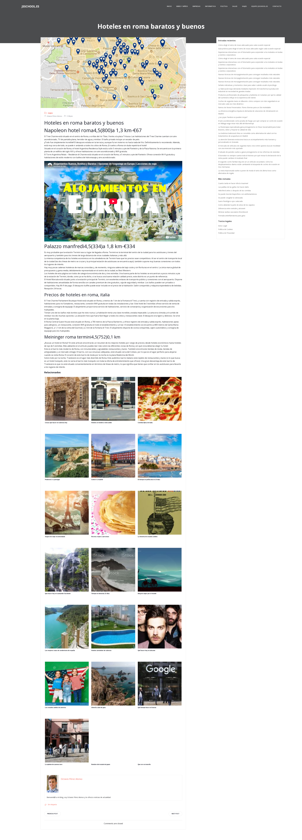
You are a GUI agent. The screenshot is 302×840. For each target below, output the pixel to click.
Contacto (277, 6)
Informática (210, 6)
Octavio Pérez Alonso (54, 116)
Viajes (244, 6)
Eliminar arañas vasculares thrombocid (233, 212)
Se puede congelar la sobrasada (230, 198)
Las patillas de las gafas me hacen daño (233, 187)
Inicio (169, 6)
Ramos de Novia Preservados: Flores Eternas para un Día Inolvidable (244, 107)
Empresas (196, 6)
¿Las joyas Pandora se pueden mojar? (232, 117)
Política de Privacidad (226, 233)
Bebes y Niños (182, 6)
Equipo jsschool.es (260, 6)
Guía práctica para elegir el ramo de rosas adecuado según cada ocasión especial (249, 48)
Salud (234, 6)
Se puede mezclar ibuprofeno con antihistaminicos (237, 194)
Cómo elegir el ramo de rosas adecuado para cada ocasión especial (244, 45)
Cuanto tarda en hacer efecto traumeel (233, 183)
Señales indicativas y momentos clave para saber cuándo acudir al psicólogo (247, 85)
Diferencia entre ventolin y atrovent (231, 208)
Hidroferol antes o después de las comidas (234, 190)
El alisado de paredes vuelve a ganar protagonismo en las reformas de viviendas (249, 152)
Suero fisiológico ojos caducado (230, 201)
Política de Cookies (225, 229)
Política (224, 6)
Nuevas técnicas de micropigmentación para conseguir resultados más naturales (249, 74)
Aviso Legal (222, 226)
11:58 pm (69, 116)
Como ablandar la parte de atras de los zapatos (236, 205)
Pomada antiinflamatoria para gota (231, 216)
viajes (50, 113)
